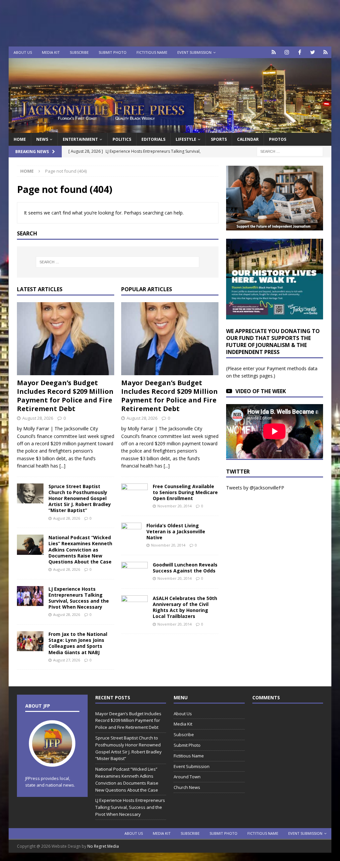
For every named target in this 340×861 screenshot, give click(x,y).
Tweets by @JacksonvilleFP (255, 487)
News (42, 139)
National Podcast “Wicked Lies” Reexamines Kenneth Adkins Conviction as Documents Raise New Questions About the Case (80, 549)
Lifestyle (186, 139)
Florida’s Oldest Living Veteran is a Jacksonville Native (175, 531)
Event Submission (194, 52)
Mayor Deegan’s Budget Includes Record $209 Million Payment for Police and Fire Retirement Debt (65, 395)
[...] (62, 466)
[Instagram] (287, 52)
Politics (122, 139)
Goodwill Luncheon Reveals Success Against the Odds (185, 567)
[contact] (274, 52)
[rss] (325, 52)
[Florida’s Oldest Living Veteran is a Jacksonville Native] (131, 533)
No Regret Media (103, 846)
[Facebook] (299, 52)
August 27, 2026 (66, 659)
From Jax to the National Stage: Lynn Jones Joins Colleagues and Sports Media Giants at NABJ (77, 643)
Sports (219, 139)
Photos (277, 139)
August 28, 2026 (37, 418)
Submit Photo (113, 52)
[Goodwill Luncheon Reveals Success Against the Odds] (134, 572)
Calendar (248, 139)
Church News (187, 787)
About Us (23, 52)
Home (20, 139)
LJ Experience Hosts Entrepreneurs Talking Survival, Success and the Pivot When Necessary (78, 598)
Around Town (187, 777)
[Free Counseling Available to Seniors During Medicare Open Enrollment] (134, 492)
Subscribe (79, 52)
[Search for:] (290, 151)
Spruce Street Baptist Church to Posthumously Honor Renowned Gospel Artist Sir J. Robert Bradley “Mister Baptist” (79, 498)
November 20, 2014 (174, 505)
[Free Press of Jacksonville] (170, 129)
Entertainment (80, 139)
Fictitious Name (151, 52)
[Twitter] (312, 52)
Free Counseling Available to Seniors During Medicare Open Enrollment (185, 492)
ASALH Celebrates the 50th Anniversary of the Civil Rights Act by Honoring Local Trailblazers (185, 607)
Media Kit (51, 52)
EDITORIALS (153, 139)
